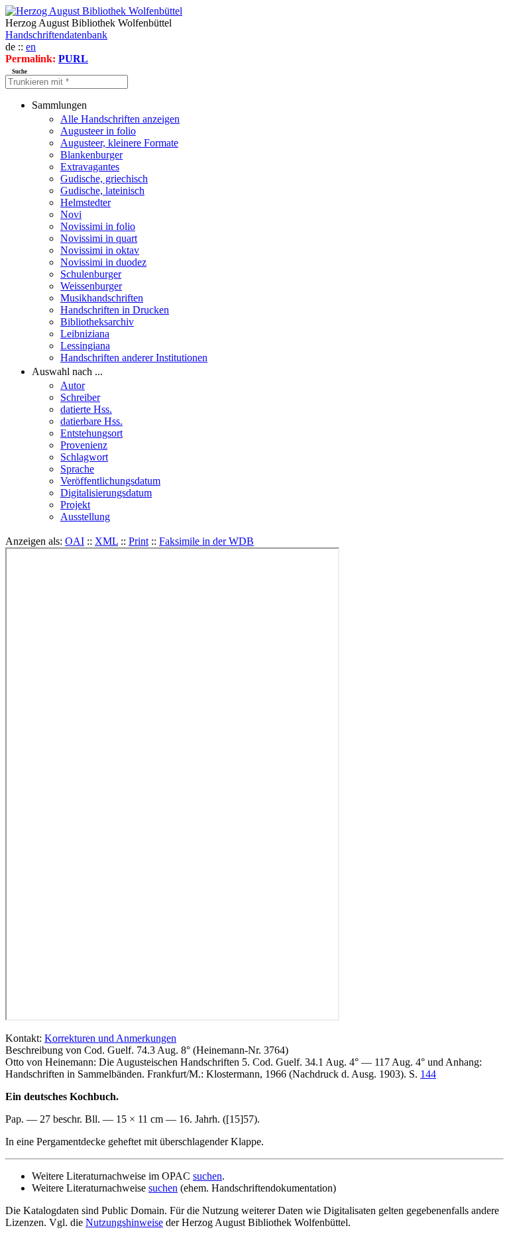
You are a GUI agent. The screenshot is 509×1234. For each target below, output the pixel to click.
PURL (73, 58)
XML (106, 541)
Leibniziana (84, 333)
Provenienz (83, 445)
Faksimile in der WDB (206, 541)
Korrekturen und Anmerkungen (110, 1038)
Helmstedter (85, 202)
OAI (74, 541)
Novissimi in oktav (99, 250)
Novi (71, 214)
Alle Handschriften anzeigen (120, 119)
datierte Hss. (86, 409)
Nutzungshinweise (124, 1222)
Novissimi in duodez (103, 262)
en (31, 46)
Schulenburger (90, 274)
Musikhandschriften (101, 298)
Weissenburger (91, 286)
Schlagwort (84, 457)
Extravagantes (89, 166)
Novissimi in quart (98, 238)
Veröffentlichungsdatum (110, 480)
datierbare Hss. (91, 421)
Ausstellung (85, 516)
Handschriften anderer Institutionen (133, 357)
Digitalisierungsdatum (106, 492)
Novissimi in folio (97, 226)
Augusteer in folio (98, 131)
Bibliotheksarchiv (97, 321)
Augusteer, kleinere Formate (119, 142)
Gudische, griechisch (104, 178)
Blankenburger (91, 154)
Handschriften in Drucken (114, 309)
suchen (207, 1176)
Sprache (77, 469)
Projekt (75, 504)
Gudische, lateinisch (102, 190)
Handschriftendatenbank (56, 34)
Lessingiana (85, 345)
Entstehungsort (91, 433)
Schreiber (80, 397)
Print (138, 541)
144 (428, 1074)
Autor (72, 385)
